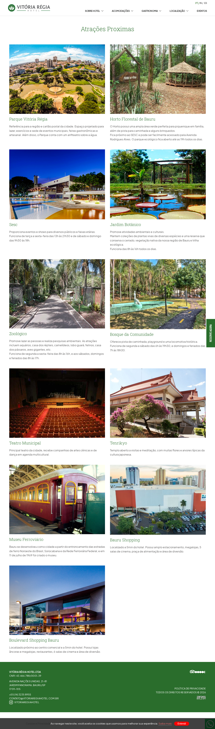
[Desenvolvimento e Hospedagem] (201, 698)
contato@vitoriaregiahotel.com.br (34, 698)
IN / (201, 3)
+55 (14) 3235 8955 (20, 694)
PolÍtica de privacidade (190, 688)
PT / (197, 3)
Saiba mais (165, 723)
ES (205, 3)
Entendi (182, 723)
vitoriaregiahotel (26, 702)
